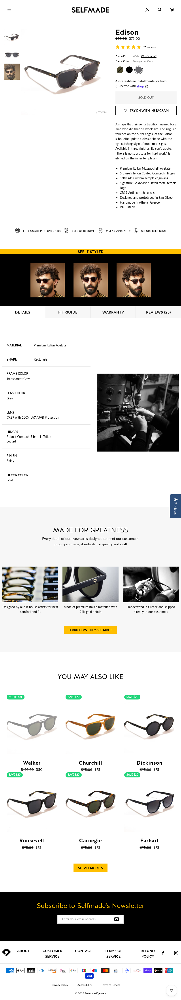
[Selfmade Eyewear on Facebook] (163, 953)
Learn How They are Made (90, 630)
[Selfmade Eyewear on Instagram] (176, 953)
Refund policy (148, 953)
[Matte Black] (129, 70)
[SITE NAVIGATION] (9, 10)
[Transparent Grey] (138, 70)
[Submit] (116, 919)
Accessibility (84, 985)
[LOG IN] (147, 9)
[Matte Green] (120, 70)
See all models (90, 868)
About (23, 951)
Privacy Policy (60, 985)
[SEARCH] (159, 9)
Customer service (52, 953)
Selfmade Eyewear (95, 993)
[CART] (172, 9)
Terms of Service (113, 953)
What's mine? (148, 56)
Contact (83, 951)
